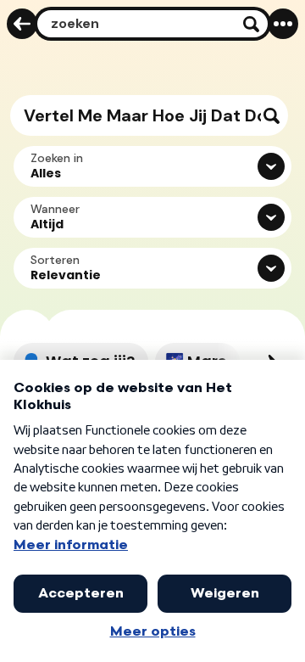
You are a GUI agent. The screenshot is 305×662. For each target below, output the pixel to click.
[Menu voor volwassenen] (283, 23)
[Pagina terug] (22, 23)
